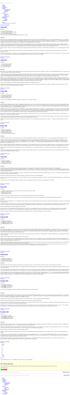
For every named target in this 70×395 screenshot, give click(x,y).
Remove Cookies (66, 375)
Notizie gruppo (7, 15)
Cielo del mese (7, 56)
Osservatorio (4, 7)
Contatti (3, 5)
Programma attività (8, 9)
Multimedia (4, 17)
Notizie (3, 13)
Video (5, 18)
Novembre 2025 (4, 311)
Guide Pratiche (7, 10)
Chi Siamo (4, 6)
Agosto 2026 (3, 27)
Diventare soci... (5, 16)
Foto (5, 12)
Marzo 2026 (3, 186)
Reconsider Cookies (66, 372)
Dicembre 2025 (4, 280)
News (5, 388)
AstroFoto (6, 19)
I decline (5, 369)
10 (2, 354)
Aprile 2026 (3, 156)
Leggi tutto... (2, 57)
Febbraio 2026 (4, 217)
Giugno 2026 (3, 91)
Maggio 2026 (3, 125)
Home (3, 4)
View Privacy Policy (4, 367)
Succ (3, 355)
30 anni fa (6, 11)
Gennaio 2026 (4, 254)
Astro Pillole (7, 14)
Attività (3, 8)
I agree (2, 369)
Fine (3, 356)
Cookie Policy (4, 20)
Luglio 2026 (3, 60)
